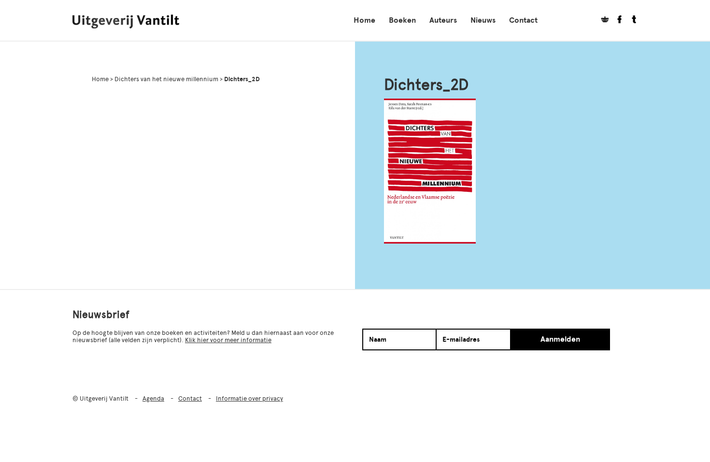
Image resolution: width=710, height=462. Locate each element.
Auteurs (443, 20)
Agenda (153, 398)
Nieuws (483, 20)
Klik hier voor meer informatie (228, 340)
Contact (523, 20)
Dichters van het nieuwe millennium (166, 79)
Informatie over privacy (249, 398)
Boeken (402, 20)
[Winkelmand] (601, 20)
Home (364, 20)
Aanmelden (560, 339)
